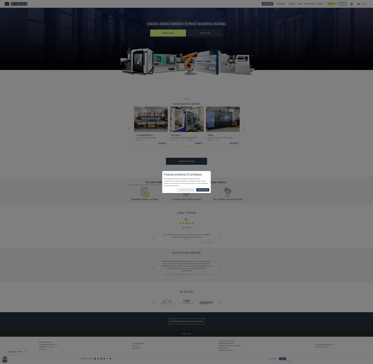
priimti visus (203, 190)
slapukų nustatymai (186, 190)
